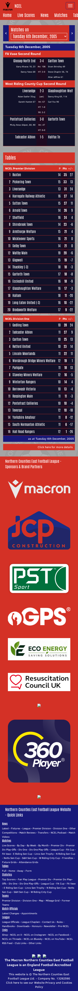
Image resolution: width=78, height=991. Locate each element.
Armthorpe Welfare (24, 231)
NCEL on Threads (11, 939)
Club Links (20, 943)
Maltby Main (19, 253)
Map (41, 900)
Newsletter (50, 926)
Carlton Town (56, 61)
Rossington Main (22, 396)
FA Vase (6, 854)
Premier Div (57, 845)
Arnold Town (19, 210)
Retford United (21, 346)
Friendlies (67, 858)
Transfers (43, 832)
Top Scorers (9, 879)
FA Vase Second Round (23, 53)
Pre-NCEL (63, 926)
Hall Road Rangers (23, 431)
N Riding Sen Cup (65, 854)
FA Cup (70, 849)
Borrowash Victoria (24, 389)
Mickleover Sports (23, 238)
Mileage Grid (52, 900)
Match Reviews (27, 832)
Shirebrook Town (22, 224)
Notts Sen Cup (12, 858)
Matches (60, 15)
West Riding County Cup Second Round (35, 83)
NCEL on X (16, 934)
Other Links (35, 943)
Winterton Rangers (24, 382)
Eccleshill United (22, 281)
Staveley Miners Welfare (27, 374)
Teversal (17, 410)
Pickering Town (21, 181)
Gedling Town (20, 325)
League (26, 828)
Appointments (29, 913)
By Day (21, 845)
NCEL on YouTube (54, 939)
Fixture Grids (9, 862)
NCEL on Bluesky (33, 939)
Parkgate (17, 367)
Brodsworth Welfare (24, 309)
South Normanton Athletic (28, 424)
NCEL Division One (17, 319)
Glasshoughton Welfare (26, 288)
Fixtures (15, 828)
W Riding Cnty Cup (49, 858)
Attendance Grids (28, 862)
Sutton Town (20, 203)
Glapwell (17, 260)
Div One (23, 849)
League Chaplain (31, 922)
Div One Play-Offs (38, 849)
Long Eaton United (23, 302)
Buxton (16, 174)
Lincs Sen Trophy (44, 854)
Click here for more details (55, 447)
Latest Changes (10, 913)
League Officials (10, 922)
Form (29, 871)
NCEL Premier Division (20, 168)
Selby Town (19, 245)
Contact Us (48, 922)
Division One (60, 828)
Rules (60, 922)
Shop (5, 934)
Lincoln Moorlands (23, 353)
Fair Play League (27, 879)
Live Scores (26, 15)
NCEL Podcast (58, 832)
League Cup (57, 849)
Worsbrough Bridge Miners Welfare (33, 360)
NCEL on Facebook (58, 934)
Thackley (17, 267)
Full (4, 871)
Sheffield (18, 217)
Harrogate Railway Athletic (28, 196)
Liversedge (28, 90)
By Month (43, 845)
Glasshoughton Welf (60, 90)
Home (7, 15)
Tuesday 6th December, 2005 (27, 46)
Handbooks (8, 926)
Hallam (16, 295)
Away (20, 871)
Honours (37, 926)
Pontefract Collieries (22, 119)
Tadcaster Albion (25, 137)
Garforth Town (56, 119)
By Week (31, 845)
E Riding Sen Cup (22, 854)
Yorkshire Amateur (23, 417)
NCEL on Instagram (35, 934)
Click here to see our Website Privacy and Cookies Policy (39, 985)
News (44, 15)
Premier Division (42, 828)
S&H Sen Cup (29, 858)
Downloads (23, 926)
